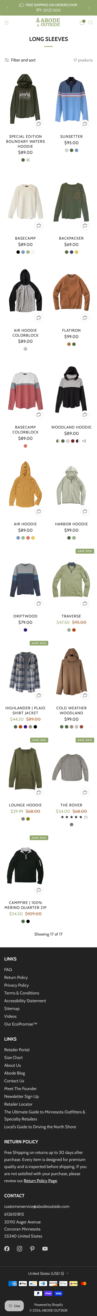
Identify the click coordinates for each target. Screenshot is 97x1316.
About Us (12, 1065)
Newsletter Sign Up (21, 1096)
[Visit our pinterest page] (32, 1248)
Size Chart (13, 1057)
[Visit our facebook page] (6, 1248)
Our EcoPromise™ (20, 1024)
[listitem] (48, 8)
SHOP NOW (52, 10)
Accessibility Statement (25, 1000)
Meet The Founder (20, 1088)
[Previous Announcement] (8, 8)
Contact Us (14, 1080)
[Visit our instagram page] (19, 1248)
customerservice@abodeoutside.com (36, 1206)
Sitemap (12, 1008)
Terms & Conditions (21, 993)
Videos (10, 1016)
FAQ (8, 969)
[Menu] (6, 22)
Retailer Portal (16, 1049)
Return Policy (16, 977)
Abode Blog (14, 1073)
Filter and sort (23, 60)
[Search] (90, 22)
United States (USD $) (46, 1273)
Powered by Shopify (48, 1305)
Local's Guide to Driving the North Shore (40, 1126)
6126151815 (14, 1214)
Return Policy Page (40, 1180)
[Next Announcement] (89, 8)
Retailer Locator (18, 1104)
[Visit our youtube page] (45, 1248)
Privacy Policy (16, 985)
